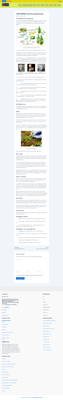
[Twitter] (9, 1)
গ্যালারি (47, 5)
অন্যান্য (55, 5)
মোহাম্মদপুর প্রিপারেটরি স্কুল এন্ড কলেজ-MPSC (49, 320)
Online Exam (4, 327)
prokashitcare (6, 307)
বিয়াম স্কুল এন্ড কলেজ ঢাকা (46, 344)
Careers (3, 390)
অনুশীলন (42, 5)
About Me (25, 5)
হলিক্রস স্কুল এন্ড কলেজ (46, 326)
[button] (4, 1)
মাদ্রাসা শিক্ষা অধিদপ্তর (5, 377)
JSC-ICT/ (7, 337)
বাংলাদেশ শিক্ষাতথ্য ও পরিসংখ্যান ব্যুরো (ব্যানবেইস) (8, 364)
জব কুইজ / (4, 335)
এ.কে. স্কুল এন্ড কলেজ (46, 342)
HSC (38, 5)
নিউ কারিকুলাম (30, 5)
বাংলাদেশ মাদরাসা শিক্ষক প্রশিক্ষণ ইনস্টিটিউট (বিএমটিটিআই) (9, 380)
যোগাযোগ (59, 5)
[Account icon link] (60, 1)
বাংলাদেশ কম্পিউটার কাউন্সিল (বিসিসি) (6, 385)
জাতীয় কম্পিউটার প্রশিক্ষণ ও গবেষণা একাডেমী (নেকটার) (9, 382)
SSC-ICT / (4, 337)
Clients (3, 321)
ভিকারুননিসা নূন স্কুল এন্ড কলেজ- (47, 323)
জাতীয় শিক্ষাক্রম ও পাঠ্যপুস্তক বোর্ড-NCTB (8, 366)
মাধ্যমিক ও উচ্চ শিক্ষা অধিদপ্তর (6, 361)
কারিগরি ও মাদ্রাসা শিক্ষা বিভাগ (6, 374)
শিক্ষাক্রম (9, 320)
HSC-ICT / (7, 335)
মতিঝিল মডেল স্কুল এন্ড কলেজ (47, 334)
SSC (35, 5)
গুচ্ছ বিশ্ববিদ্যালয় (45, 304)
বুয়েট (43, 296)
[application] (21, 5)
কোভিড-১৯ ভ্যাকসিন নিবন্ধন (5, 388)
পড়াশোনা (11, 332)
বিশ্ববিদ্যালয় (44, 302)
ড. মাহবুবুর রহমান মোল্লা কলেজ (47, 350)
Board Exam (4, 329)
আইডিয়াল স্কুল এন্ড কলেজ (46, 331)
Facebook (4, 312)
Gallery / (8, 332)
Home (20, 5)
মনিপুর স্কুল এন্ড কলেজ (46, 339)
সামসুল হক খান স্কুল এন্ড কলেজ (47, 347)
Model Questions (5, 324)
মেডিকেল (44, 299)
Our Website (4, 309)
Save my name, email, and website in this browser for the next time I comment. (30, 275)
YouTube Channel (5, 315)
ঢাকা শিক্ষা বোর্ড (4, 369)
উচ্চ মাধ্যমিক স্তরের (5, 320)
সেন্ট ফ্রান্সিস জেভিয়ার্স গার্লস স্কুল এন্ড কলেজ (48, 328)
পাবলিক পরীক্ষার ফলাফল (5, 372)
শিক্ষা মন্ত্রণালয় (4, 358)
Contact (3, 339)
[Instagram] (10, 1)
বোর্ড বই (51, 5)
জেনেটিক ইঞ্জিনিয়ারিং (20, 231)
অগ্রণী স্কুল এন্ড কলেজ (46, 336)
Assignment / (4, 332)
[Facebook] (7, 1)
